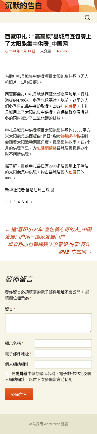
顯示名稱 (14, 343)
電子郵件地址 (18, 353)
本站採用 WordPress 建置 (48, 424)
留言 (10, 308)
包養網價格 (47, 147)
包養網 (71, 106)
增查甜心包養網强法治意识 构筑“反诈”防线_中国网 (50, 248)
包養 (73, 171)
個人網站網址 (17, 364)
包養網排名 (70, 136)
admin (64, 51)
